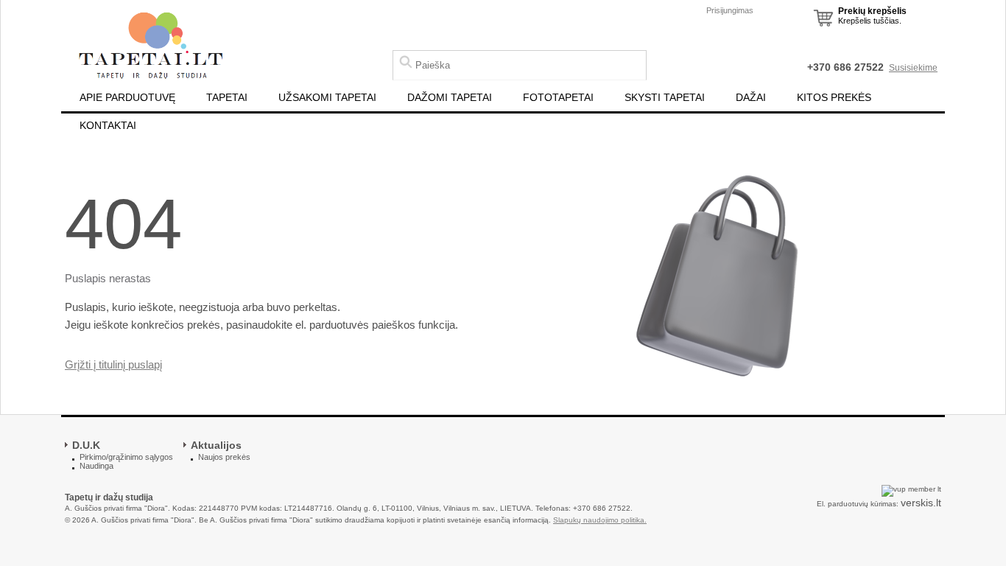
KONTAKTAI (108, 125)
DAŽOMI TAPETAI (449, 97)
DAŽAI (751, 97)
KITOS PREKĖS (834, 97)
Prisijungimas (729, 10)
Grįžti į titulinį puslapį (113, 364)
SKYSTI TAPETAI (665, 97)
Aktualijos (216, 445)
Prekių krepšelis (872, 11)
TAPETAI (226, 97)
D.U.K (86, 445)
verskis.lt (921, 503)
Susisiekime (913, 68)
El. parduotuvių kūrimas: (857, 504)
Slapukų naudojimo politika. (600, 520)
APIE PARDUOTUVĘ (127, 97)
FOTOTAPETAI (558, 97)
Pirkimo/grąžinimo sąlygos (126, 457)
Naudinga (96, 465)
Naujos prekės (224, 457)
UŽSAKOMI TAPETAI (327, 97)
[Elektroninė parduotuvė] (150, 47)
